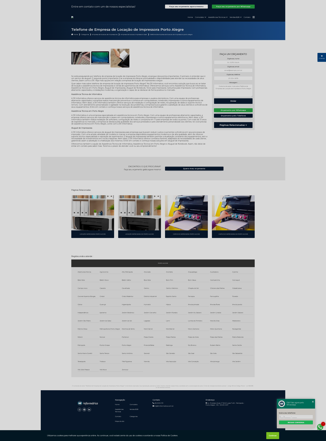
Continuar (273, 436)
